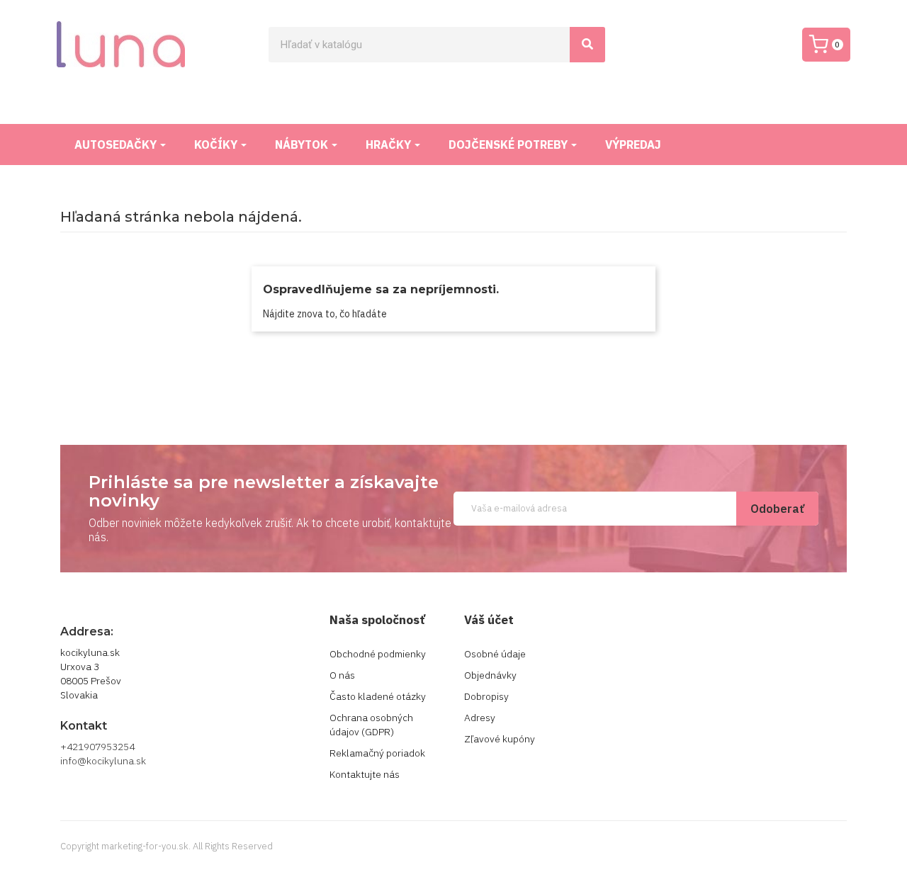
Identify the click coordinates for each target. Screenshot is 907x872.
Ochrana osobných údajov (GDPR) (371, 724)
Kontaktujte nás (364, 774)
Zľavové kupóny (499, 738)
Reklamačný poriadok (377, 753)
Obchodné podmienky (377, 653)
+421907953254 (97, 746)
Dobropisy (486, 696)
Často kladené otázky (377, 696)
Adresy (479, 717)
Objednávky (490, 675)
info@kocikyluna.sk (103, 760)
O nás (342, 675)
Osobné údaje (495, 653)
